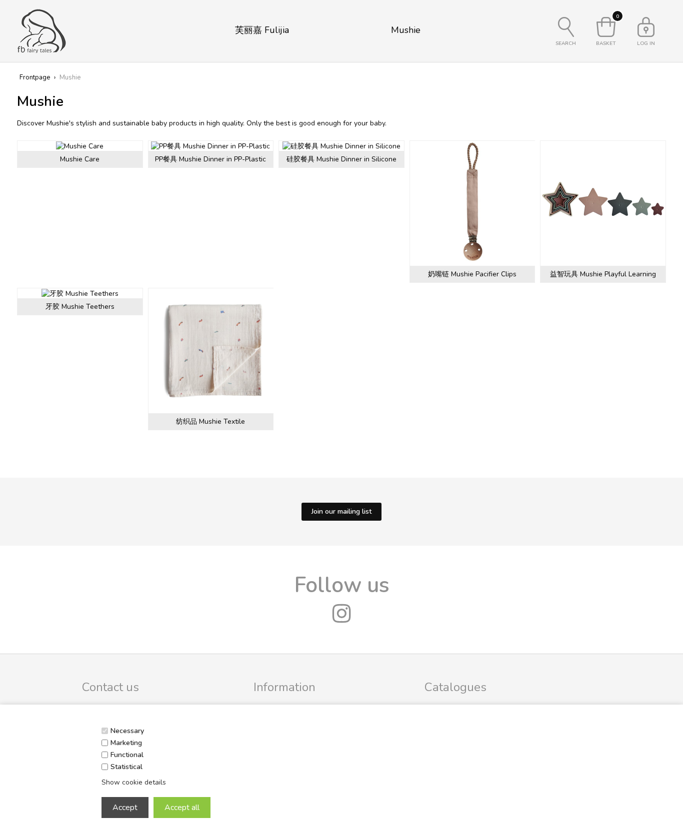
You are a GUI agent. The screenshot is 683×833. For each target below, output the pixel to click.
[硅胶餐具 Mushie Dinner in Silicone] (341, 146)
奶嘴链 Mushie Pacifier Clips (472, 274)
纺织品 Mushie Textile (210, 421)
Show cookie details (134, 782)
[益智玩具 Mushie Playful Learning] (603, 203)
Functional (127, 755)
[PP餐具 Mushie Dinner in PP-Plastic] (211, 146)
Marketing (126, 743)
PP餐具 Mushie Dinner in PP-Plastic (210, 159)
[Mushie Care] (80, 146)
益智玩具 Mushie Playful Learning (603, 274)
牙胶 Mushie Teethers (80, 306)
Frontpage (35, 77)
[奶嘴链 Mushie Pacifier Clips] (472, 203)
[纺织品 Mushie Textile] (211, 350)
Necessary (127, 731)
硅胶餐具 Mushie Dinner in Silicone (341, 159)
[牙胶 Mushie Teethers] (80, 293)
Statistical (126, 767)
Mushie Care (80, 159)
